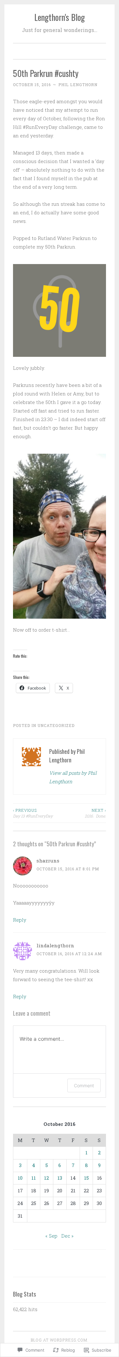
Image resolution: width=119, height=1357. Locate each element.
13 (59, 1178)
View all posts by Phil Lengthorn (72, 777)
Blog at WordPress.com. (60, 1339)
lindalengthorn (55, 945)
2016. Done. (95, 813)
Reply (19, 920)
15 (86, 1178)
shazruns (47, 860)
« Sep (51, 1236)
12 (46, 1178)
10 (20, 1178)
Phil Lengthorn (77, 84)
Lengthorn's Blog (59, 17)
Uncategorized (56, 725)
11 (33, 1178)
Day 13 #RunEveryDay (33, 813)
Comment (84, 1085)
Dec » (67, 1236)
